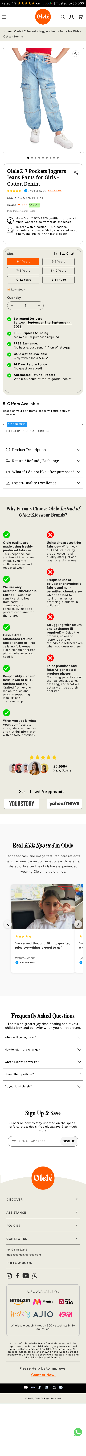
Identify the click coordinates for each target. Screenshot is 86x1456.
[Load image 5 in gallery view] (43, 158)
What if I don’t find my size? (22, 1062)
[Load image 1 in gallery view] (28, 158)
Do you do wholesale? (18, 1086)
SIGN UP (69, 1141)
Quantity (14, 298)
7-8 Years (23, 270)
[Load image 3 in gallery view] (35, 158)
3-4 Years (23, 261)
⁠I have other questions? (19, 1074)
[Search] (62, 16)
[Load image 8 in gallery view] (54, 158)
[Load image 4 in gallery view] (39, 158)
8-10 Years (58, 270)
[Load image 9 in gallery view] (57, 158)
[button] (14, 190)
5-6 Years (58, 261)
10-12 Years (23, 279)
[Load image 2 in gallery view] (32, 158)
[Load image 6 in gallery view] (46, 158)
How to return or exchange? (22, 1049)
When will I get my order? (20, 1037)
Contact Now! (43, 1375)
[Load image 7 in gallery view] (50, 158)
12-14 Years (58, 279)
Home (7, 31)
